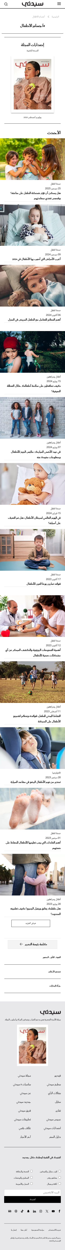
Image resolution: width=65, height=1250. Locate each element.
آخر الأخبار (25, 1137)
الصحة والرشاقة (22, 1171)
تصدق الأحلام (55, 972)
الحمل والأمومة (22, 1184)
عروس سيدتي (53, 1119)
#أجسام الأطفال (32, 26)
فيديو (57, 1075)
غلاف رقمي (25, 1128)
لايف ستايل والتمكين (48, 1171)
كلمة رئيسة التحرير (36, 944)
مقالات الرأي (54, 1093)
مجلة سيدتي (24, 1075)
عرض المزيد (30, 923)
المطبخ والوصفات (21, 1178)
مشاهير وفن (52, 1178)
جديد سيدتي (23, 1102)
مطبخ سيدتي (54, 1084)
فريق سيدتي (24, 1110)
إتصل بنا (13, 1230)
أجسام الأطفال (38, 17)
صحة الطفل (56, 184)
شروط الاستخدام (55, 1230)
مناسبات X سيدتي (22, 1084)
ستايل (58, 1102)
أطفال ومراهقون (54, 377)
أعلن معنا (24, 1230)
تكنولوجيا (56, 773)
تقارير (58, 1110)
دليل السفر (55, 1137)
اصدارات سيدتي (52, 1128)
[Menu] (59, 4)
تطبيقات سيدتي (22, 1119)
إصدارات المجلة (32, 45)
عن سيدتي (25, 1093)
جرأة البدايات (55, 986)
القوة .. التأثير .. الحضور (52, 957)
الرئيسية (55, 17)
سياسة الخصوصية (37, 1230)
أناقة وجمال (52, 1184)
